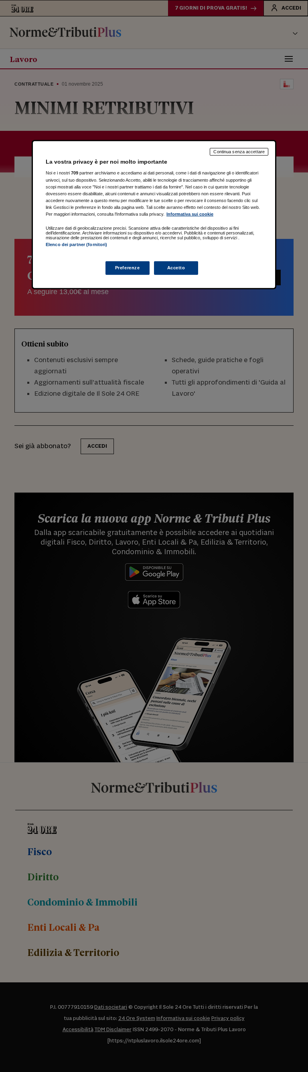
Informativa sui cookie (189, 214)
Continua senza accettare (239, 151)
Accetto (176, 267)
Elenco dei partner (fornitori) (76, 244)
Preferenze (127, 267)
